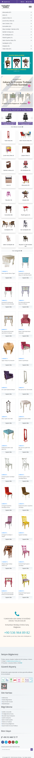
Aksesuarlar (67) (6, 12)
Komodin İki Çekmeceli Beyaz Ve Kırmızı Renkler (8, 303)
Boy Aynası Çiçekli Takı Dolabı (24, 448)
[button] (3, 63)
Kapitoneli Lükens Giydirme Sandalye (25, 506)
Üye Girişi (29, 1)
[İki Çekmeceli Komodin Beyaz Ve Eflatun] (25, 290)
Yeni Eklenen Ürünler (16, 127)
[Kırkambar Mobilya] (5, 7)
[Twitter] (6, 742)
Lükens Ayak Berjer (23, 360)
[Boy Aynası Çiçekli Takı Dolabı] (25, 435)
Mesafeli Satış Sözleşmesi (8, 716)
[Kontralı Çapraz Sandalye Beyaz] (8, 464)
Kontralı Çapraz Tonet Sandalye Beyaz (24, 477)
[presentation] (2, 118)
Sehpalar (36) (5, 46)
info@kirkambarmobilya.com (13, 661)
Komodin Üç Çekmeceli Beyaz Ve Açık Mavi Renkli (25, 274)
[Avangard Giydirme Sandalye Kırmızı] (8, 493)
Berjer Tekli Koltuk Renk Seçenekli (24, 332)
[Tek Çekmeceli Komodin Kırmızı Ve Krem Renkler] (8, 580)
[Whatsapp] (16, 742)
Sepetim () (6, 1)
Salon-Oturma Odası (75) (9, 40)
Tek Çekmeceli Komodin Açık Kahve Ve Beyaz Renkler (8, 333)
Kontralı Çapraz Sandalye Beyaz (8, 477)
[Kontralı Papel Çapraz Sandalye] (25, 551)
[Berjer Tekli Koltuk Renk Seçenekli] (25, 319)
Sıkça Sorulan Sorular (7, 701)
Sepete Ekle (8, 278)
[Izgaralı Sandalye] (25, 522)
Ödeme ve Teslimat (7, 722)
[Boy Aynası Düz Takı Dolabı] (25, 377)
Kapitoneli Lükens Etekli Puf (24, 419)
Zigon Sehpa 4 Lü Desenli (8, 360)
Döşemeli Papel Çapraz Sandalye (24, 593)
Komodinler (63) (6, 26)
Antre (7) (4, 15)
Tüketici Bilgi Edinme (7, 699)
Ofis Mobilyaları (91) (7, 34)
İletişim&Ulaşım (5, 703)
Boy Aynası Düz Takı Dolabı (25, 389)
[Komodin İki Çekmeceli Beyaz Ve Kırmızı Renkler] (8, 290)
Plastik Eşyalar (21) (7, 37)
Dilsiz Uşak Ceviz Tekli (7, 418)
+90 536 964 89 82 (17, 633)
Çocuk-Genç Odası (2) (8, 20)
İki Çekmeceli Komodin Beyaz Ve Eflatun (24, 303)
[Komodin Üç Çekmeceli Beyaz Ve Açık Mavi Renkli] (25, 261)
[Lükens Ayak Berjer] (25, 348)
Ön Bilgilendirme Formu (7, 714)
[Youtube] (9, 742)
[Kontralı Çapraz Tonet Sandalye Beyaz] (25, 464)
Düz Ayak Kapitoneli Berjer (8, 389)
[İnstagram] (13, 742)
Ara (23, 1)
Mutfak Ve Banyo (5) (7, 32)
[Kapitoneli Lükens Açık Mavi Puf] (8, 435)
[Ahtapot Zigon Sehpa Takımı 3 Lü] (8, 551)
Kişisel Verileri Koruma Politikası (10, 725)
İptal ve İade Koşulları (7, 720)
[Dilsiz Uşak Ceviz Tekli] (8, 406)
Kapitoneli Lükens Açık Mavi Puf (7, 448)
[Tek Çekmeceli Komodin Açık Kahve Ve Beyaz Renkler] (8, 319)
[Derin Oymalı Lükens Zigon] (8, 261)
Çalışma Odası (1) (7, 18)
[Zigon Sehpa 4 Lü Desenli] (8, 348)
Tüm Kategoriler (16, 251)
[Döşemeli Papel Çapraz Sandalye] (25, 580)
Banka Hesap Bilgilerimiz (8, 723)
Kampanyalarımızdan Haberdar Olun (10, 746)
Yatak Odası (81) (6, 49)
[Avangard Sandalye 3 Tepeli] (8, 522)
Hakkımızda (5, 697)
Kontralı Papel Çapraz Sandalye (24, 564)
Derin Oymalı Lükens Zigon (8, 273)
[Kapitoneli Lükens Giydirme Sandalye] (25, 493)
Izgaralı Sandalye (23, 535)
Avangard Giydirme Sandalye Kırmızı (6, 506)
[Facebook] (2, 742)
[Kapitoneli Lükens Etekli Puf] (25, 406)
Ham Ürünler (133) (7, 23)
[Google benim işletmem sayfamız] (21, 663)
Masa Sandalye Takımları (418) (10, 29)
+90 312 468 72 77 (10, 737)
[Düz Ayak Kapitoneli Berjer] (8, 377)
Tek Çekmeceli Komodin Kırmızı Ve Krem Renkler (8, 593)
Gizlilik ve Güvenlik (6, 712)
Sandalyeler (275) (7, 43)
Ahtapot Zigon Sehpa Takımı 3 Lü (7, 564)
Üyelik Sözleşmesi (6, 718)
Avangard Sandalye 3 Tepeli (7, 535)
